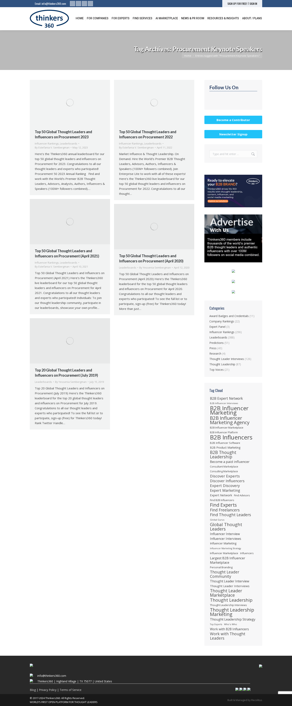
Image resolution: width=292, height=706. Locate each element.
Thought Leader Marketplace (226, 593)
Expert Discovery (225, 485)
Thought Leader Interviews (226, 359)
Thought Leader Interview (229, 581)
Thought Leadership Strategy (232, 619)
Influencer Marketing (223, 543)
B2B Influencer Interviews (224, 403)
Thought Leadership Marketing (232, 612)
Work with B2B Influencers (229, 629)
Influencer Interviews (225, 538)
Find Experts (223, 505)
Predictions (216, 343)
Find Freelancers (225, 510)
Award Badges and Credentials (229, 316)
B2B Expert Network (226, 398)
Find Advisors (242, 495)
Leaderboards (68, 143)
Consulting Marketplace (224, 471)
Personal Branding (221, 567)
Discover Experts (225, 476)
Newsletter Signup (233, 134)
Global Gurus (217, 519)
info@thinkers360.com (54, 4)
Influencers (246, 553)
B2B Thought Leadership (223, 454)
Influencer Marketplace (224, 553)
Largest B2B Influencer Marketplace (227, 560)
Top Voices (216, 369)
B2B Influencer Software (225, 443)
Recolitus (256, 700)
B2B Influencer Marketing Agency (229, 420)
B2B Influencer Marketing (229, 410)
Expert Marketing (225, 490)
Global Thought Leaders (226, 526)
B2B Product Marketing (225, 447)
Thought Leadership (222, 364)
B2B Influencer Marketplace (226, 427)
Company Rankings (221, 321)
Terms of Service (70, 690)
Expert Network (221, 495)
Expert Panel (217, 327)
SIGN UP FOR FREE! (237, 4)
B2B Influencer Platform (224, 432)
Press (213, 348)
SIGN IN (253, 4)
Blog (33, 690)
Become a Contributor (233, 120)
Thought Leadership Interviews (228, 605)
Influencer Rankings (47, 143)
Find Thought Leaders (230, 515)
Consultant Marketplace (224, 466)
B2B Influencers (231, 437)
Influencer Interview (225, 534)
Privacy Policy (47, 690)
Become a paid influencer (229, 462)
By (52, 147)
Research (215, 353)
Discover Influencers (227, 481)
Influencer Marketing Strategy (225, 548)
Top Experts (216, 624)
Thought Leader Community (224, 574)
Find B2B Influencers (222, 500)
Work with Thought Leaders (227, 636)
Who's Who (230, 624)
